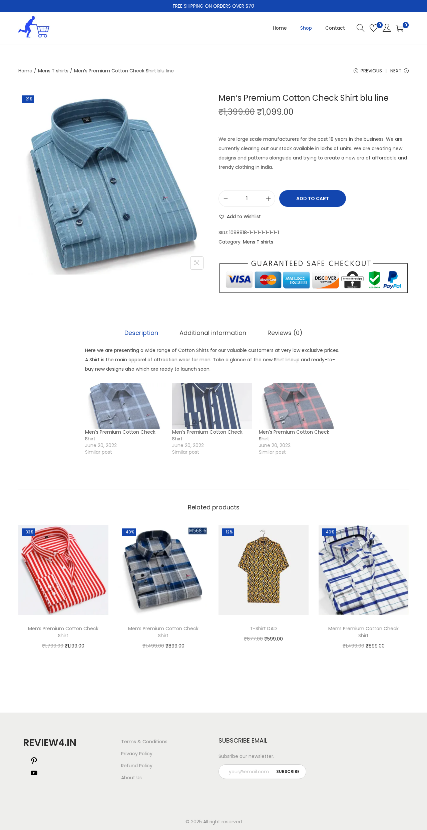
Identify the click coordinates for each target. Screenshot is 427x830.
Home (25, 70)
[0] (374, 28)
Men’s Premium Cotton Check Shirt (63, 632)
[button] (240, 216)
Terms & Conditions (144, 741)
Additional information (212, 333)
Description (141, 333)
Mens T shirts (53, 70)
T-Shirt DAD (263, 628)
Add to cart (312, 198)
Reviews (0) (285, 333)
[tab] (141, 333)
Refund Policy (136, 765)
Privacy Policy (136, 753)
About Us (131, 777)
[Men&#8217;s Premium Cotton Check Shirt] (125, 406)
